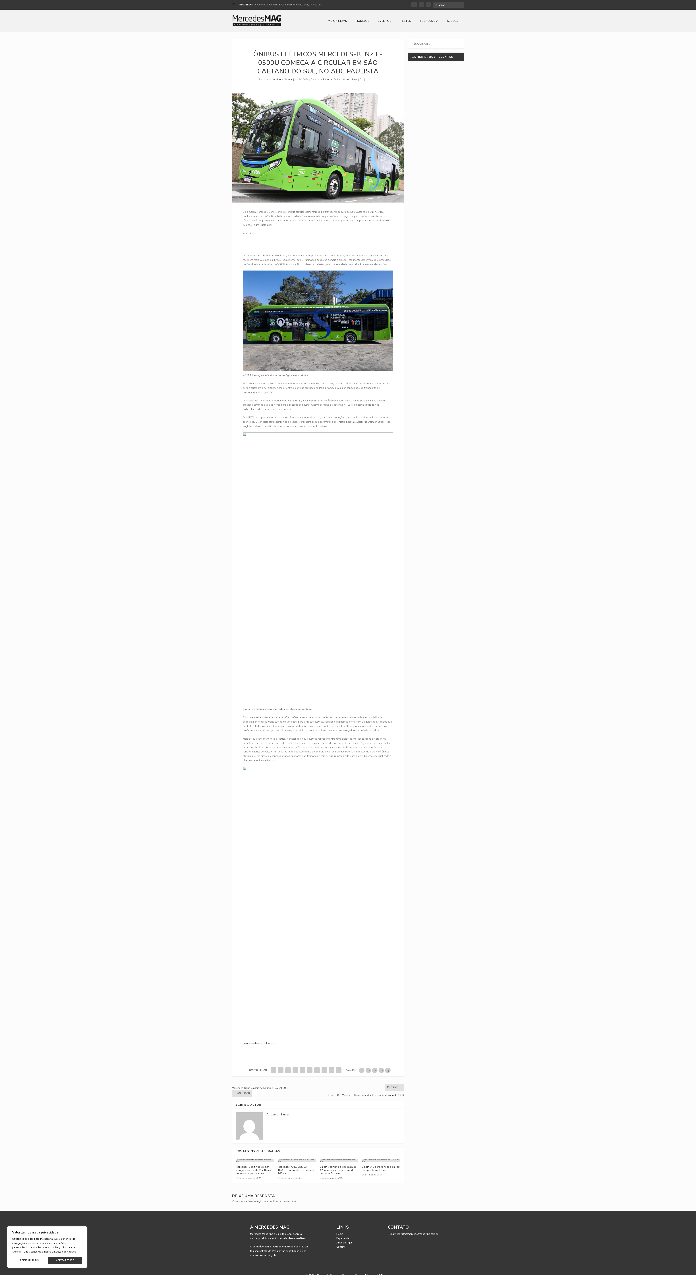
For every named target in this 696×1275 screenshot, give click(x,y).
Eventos (384, 21)
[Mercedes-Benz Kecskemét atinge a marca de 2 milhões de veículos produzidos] (255, 1160)
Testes (405, 21)
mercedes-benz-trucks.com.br (260, 1043)
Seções (452, 21)
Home (339, 1234)
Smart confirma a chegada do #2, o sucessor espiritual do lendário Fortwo (338, 1170)
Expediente (342, 1238)
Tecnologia (429, 21)
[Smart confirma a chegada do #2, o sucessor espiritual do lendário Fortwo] (339, 1160)
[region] (47, 1247)
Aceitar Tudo (65, 1260)
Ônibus (338, 79)
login (259, 1201)
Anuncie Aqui (344, 1242)
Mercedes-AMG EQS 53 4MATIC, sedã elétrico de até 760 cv (296, 1170)
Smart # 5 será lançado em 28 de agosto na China (380, 1168)
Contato (341, 1247)
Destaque (316, 79)
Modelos (362, 21)
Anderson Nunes (283, 79)
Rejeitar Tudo (29, 1260)
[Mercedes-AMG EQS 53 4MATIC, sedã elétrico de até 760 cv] (297, 1160)
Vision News (337, 21)
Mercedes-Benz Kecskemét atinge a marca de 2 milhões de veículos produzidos (253, 1170)
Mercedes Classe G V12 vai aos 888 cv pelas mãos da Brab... (290, 4)
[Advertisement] (309, 244)
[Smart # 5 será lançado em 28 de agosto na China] (381, 1160)
